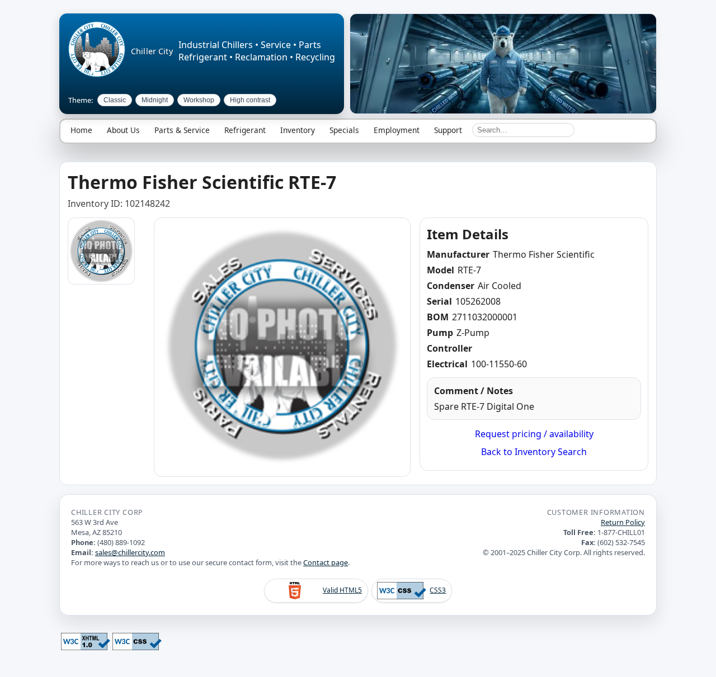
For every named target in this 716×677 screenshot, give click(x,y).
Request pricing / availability (534, 434)
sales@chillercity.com (130, 552)
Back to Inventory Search (534, 452)
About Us (123, 130)
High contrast (250, 100)
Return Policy (623, 522)
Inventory (297, 130)
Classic (114, 100)
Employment (397, 130)
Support (448, 130)
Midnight (155, 100)
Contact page (325, 562)
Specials (344, 130)
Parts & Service (182, 130)
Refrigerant (245, 130)
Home (81, 130)
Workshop (198, 100)
